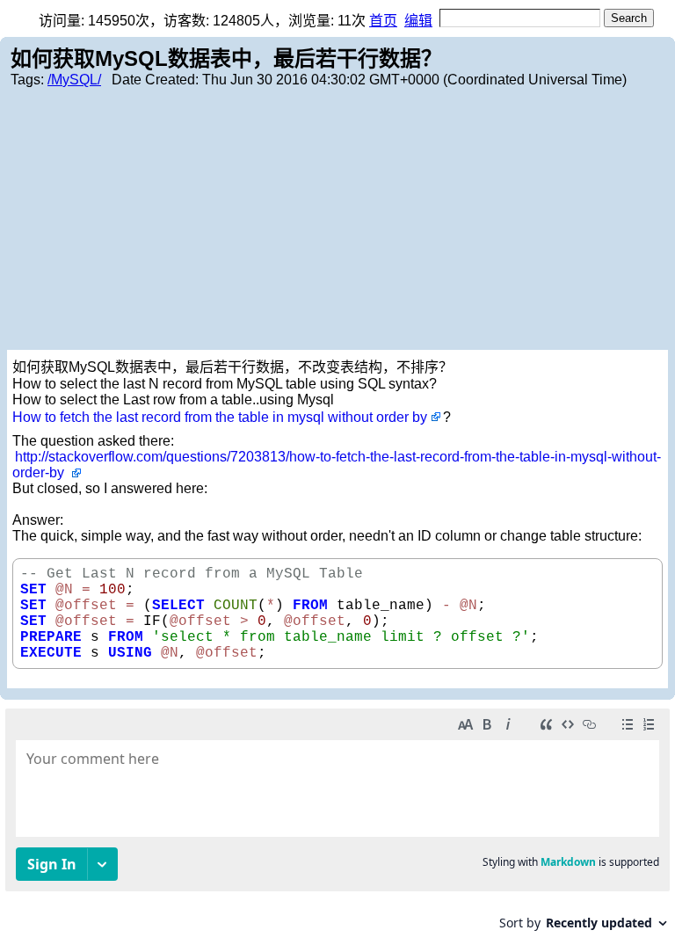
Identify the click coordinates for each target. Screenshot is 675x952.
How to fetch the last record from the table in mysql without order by (219, 417)
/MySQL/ (74, 79)
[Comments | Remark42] (337, 826)
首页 (383, 20)
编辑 (418, 20)
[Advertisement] (337, 218)
